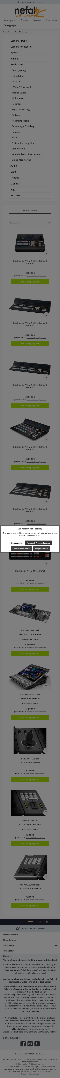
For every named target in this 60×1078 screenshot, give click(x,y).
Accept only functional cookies (38, 543)
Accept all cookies (41, 549)
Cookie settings (16, 543)
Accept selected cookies (21, 549)
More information (33, 535)
